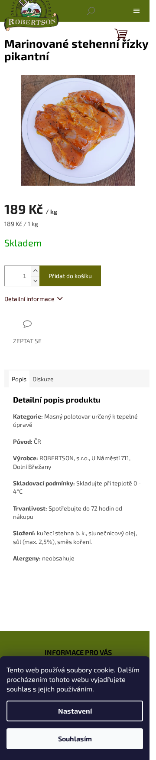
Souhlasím (75, 738)
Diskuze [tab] (43, 379)
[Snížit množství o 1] (35, 281)
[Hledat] (91, 11)
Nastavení (75, 711)
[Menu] (136, 11)
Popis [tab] (19, 379)
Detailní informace (29, 298)
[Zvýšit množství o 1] (35, 271)
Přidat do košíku (70, 275)
